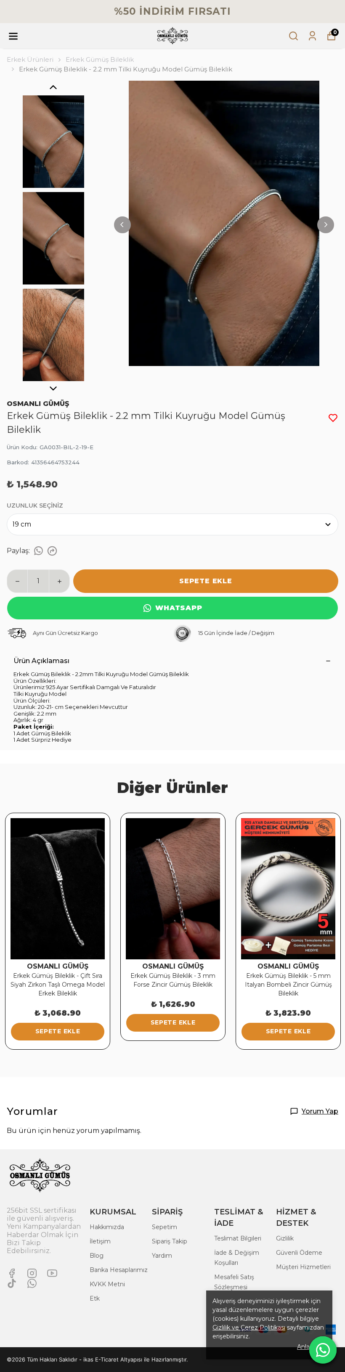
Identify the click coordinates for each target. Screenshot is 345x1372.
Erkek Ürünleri (30, 59)
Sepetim (164, 1227)
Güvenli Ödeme (299, 1252)
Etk (95, 1298)
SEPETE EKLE (205, 581)
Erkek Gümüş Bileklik (100, 59)
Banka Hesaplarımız (119, 1270)
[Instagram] (32, 1273)
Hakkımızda (107, 1227)
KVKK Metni (107, 1284)
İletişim (100, 1241)
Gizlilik (285, 1238)
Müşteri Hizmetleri (303, 1267)
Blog (97, 1255)
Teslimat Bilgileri (237, 1238)
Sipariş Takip (169, 1241)
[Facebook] (12, 1273)
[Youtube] (52, 1273)
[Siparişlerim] (312, 36)
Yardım (162, 1255)
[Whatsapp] (32, 1283)
